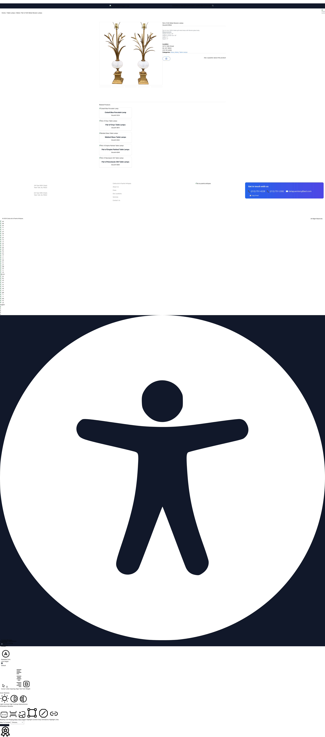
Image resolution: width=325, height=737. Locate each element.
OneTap (10, 643)
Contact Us (116, 200)
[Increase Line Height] (2, 663)
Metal (18, 13)
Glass (172, 52)
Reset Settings (4, 725)
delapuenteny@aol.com (41, 203)
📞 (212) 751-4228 (256, 191)
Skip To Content (5, 722)
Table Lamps (11, 13)
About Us (179, 6)
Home (174, 6)
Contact (209, 6)
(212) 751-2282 (135, 2)
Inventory (185, 6)
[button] (5, 654)
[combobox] (2, 267)
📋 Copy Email (254, 195)
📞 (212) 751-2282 (275, 191)
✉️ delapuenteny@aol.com (298, 191)
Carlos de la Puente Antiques (122, 183)
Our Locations (196, 6)
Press (190, 6)
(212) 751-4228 (121, 2)
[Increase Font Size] (2, 644)
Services (204, 6)
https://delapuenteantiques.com (40, 200)
